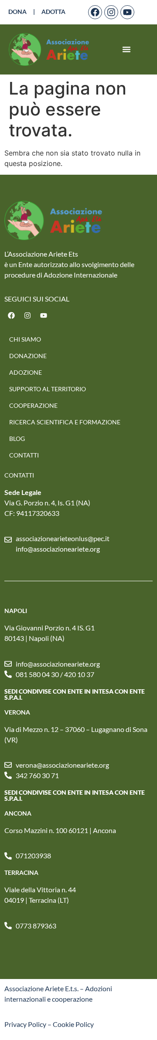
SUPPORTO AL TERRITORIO (47, 389)
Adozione (25, 372)
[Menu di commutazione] (126, 49)
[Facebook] (95, 12)
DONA (17, 11)
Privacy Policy (25, 1024)
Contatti (24, 455)
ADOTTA (53, 11)
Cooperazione (33, 405)
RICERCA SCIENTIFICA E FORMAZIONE (64, 422)
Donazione (28, 355)
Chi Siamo (25, 339)
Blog (17, 438)
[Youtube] (127, 12)
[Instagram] (111, 12)
